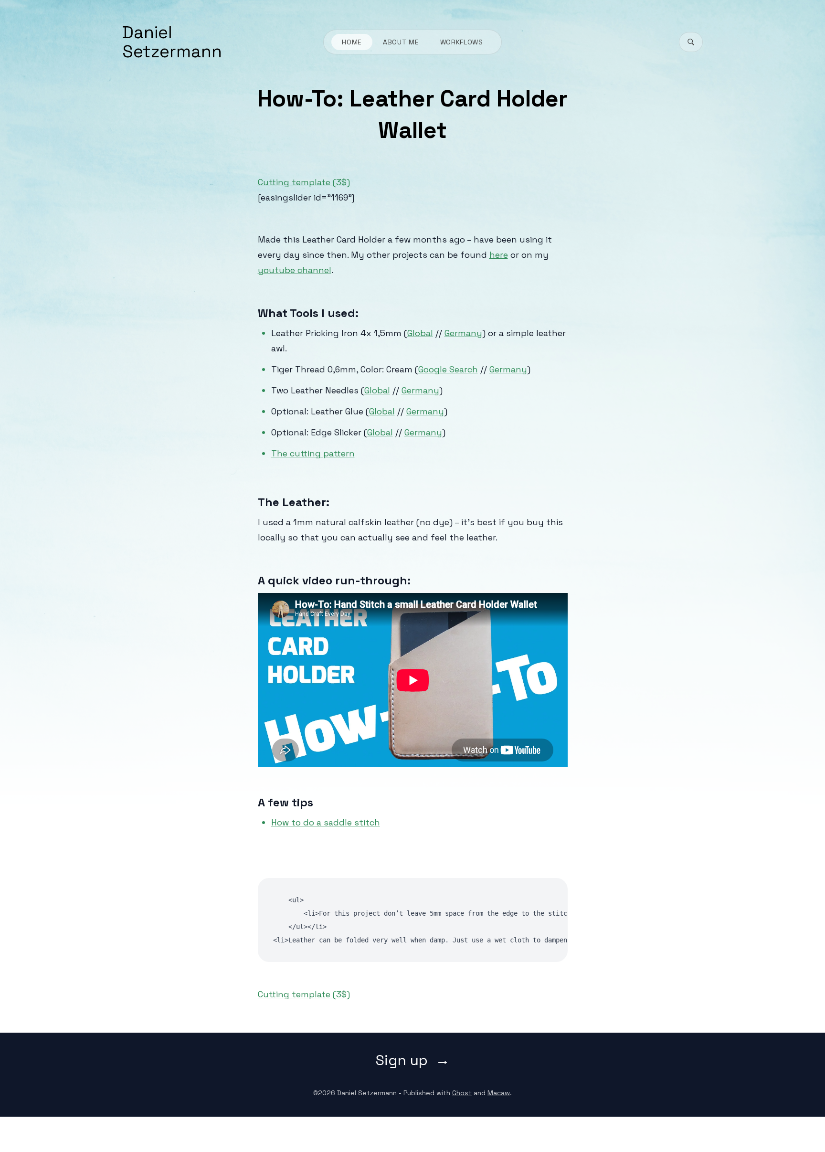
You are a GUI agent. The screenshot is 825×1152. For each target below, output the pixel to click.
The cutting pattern (313, 453)
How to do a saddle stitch (325, 822)
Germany (463, 333)
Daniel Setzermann (172, 42)
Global (420, 333)
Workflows (461, 42)
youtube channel (294, 269)
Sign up (402, 1060)
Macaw (498, 1093)
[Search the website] (690, 42)
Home (352, 42)
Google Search (448, 369)
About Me (401, 42)
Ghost (462, 1093)
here (498, 254)
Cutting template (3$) (304, 182)
